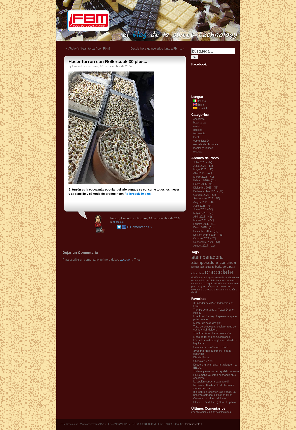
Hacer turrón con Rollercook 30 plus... (107, 61)
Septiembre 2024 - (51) (206, 241)
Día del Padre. (201, 357)
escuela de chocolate (205, 144)
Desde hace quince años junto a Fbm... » (157, 48)
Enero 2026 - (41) (203, 183)
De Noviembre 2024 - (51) (208, 234)
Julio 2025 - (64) (202, 205)
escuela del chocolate (203, 280)
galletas (197, 129)
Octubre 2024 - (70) (204, 238)
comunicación (201, 140)
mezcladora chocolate (203, 289)
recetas (197, 151)
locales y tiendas (203, 147)
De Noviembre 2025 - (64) (208, 191)
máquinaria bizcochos (219, 286)
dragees (210, 277)
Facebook (124, 227)
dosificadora (198, 277)
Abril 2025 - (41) (202, 216)
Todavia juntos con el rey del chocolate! (216, 371)
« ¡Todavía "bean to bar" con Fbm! (87, 48)
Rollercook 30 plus (137, 193)
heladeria (221, 280)
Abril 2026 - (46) (202, 173)
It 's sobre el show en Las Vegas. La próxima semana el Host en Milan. (214, 393)
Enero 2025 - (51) (203, 227)
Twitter (119, 227)
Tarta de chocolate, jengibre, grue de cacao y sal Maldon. (214, 328)
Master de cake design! (207, 322)
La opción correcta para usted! (211, 381)
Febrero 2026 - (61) (204, 180)
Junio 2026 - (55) (203, 165)
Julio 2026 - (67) (202, 162)
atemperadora (207, 257)
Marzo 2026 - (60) (203, 176)
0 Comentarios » (139, 227)
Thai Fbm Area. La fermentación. (212, 333)
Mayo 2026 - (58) (203, 169)
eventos (198, 126)
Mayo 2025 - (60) (203, 212)
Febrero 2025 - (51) (204, 223)
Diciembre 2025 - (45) (205, 187)
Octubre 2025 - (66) (204, 194)
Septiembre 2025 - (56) (206, 198)
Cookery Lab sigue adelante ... (211, 398)
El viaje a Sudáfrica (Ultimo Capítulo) (214, 402)
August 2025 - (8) (203, 202)
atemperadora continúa (213, 262)
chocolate (118, 222)
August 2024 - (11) (204, 245)
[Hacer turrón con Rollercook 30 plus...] (111, 183)
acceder (125, 259)
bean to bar (199, 122)
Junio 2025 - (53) (203, 209)
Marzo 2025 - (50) (203, 220)
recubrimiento (223, 289)
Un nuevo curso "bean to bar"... (211, 347)
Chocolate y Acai (203, 361)
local (196, 137)
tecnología (199, 133)
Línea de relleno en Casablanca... (212, 336)
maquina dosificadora (217, 283)
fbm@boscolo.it (193, 424)
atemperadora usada (202, 266)
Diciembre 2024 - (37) (205, 231)
